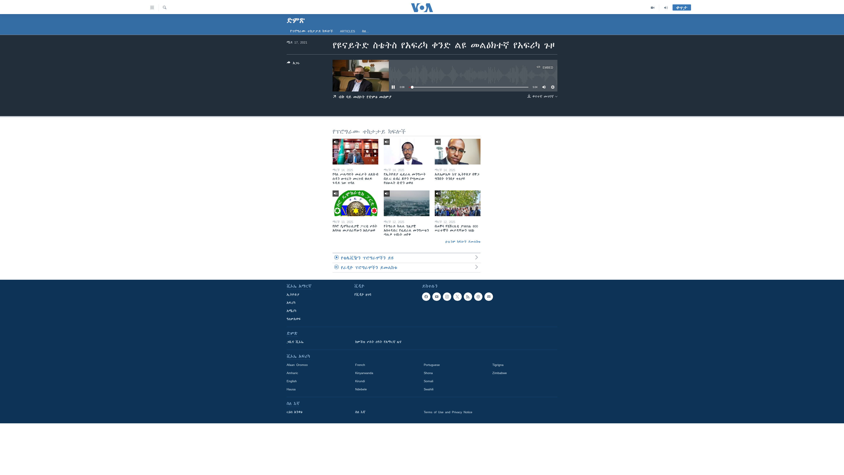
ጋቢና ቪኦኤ (295, 342)
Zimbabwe (499, 373)
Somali (428, 381)
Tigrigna (498, 365)
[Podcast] (478, 296)
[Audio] (666, 7)
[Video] (652, 7)
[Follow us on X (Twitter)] (457, 296)
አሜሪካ (291, 311)
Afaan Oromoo (297, 365)
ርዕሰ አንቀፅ (294, 412)
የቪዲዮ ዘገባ (362, 295)
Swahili (428, 389)
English (292, 381)
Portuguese (432, 365)
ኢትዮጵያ (293, 295)
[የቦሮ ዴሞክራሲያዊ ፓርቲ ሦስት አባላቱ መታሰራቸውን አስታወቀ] (355, 203)
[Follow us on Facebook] (426, 296)
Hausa (291, 389)
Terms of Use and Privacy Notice (448, 412)
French (360, 365)
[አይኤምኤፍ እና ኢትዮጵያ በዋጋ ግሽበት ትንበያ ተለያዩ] (457, 151)
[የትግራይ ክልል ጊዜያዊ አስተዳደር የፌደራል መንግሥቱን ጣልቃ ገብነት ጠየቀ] (406, 203)
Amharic (292, 373)
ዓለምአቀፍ (294, 319)
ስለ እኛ (360, 412)
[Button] (293, 64)
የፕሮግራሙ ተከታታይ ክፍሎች (311, 31)
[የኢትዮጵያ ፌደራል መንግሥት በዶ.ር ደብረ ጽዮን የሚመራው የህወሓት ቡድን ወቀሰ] (406, 151)
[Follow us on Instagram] (447, 296)
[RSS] (468, 296)
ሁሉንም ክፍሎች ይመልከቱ (462, 241)
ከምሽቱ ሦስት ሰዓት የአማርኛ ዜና (378, 342)
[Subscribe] (488, 296)
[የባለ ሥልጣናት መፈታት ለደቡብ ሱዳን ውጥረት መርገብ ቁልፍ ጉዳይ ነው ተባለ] (355, 151)
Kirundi (360, 381)
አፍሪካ (291, 303)
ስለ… (365, 31)
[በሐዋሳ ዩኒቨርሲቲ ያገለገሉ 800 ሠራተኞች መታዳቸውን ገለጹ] (457, 203)
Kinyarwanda (364, 373)
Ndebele (361, 389)
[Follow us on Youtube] (436, 296)
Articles (347, 31)
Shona (428, 373)
